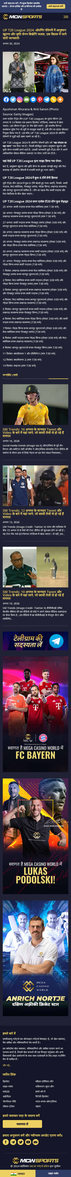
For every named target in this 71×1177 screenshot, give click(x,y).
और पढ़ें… (7, 1065)
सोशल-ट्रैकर (9, 1106)
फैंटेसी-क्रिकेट (42, 1096)
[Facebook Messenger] (32, 99)
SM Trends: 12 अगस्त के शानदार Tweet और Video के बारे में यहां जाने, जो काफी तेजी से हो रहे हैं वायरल (33, 513)
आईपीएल (7, 1096)
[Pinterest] (39, 99)
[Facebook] (5, 99)
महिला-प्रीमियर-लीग (44, 1081)
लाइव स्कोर (53, 1173)
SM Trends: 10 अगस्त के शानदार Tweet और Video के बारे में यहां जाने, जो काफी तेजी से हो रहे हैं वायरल (33, 595)
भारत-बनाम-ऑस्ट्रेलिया (46, 1101)
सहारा (38, 1106)
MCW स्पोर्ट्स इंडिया (39, 1166)
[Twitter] (12, 99)
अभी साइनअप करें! (55, 6)
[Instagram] (19, 99)
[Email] (25, 99)
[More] (59, 99)
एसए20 (6, 1091)
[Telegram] (46, 99)
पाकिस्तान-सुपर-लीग (45, 1086)
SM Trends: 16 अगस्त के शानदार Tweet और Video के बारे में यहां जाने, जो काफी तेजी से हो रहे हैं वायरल (33, 432)
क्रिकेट (6, 1081)
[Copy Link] (52, 99)
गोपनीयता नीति (9, 1101)
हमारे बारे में (40, 1091)
